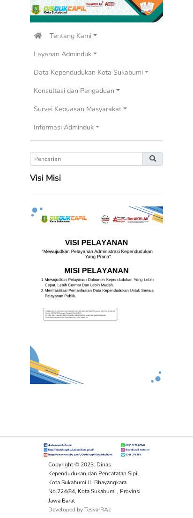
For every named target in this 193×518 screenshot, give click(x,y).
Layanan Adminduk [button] (62, 54)
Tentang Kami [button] (70, 35)
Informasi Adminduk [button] (64, 127)
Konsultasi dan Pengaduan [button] (74, 90)
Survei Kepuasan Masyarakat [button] (77, 109)
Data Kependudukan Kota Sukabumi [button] (88, 72)
